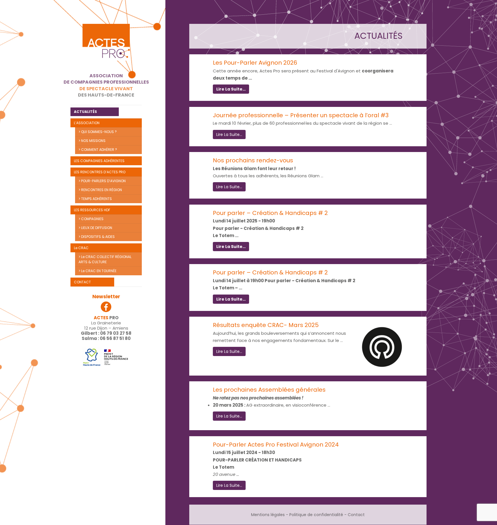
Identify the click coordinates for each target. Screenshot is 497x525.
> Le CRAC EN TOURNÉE (97, 270)
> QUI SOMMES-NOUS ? (98, 131)
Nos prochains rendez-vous (253, 160)
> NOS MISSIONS (92, 140)
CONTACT (82, 282)
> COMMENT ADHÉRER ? (98, 149)
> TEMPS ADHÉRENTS (95, 198)
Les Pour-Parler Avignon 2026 (255, 63)
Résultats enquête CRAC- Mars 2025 (266, 325)
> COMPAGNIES (91, 218)
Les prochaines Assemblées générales (269, 390)
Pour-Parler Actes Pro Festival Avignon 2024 (276, 445)
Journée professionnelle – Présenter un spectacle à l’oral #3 (301, 115)
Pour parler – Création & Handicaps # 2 (270, 213)
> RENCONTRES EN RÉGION (100, 189)
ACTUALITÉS (85, 111)
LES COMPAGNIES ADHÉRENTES (99, 160)
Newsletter (106, 296)
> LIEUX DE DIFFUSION (95, 227)
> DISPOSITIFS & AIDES (97, 236)
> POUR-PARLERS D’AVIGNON (102, 180)
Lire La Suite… (231, 89)
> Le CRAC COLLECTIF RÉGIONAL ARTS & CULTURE (105, 259)
